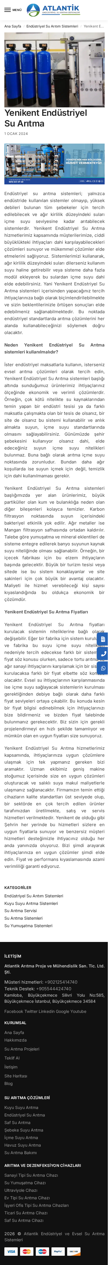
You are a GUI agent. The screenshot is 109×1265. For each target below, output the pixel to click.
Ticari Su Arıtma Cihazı (25, 1212)
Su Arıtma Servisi (20, 910)
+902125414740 (60, 982)
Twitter (30, 1011)
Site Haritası (15, 1075)
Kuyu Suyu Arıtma (21, 1107)
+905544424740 (53, 988)
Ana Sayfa (12, 26)
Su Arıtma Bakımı (20, 1152)
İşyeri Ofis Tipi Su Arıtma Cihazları (36, 1205)
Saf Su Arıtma (17, 1122)
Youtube (78, 1011)
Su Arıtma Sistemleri (23, 918)
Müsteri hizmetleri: (23, 982)
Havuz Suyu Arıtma (22, 1145)
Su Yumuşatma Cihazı (25, 1182)
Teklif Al (11, 1057)
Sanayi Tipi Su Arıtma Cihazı (31, 1175)
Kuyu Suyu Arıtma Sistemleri (31, 903)
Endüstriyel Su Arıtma (24, 1114)
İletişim (10, 1066)
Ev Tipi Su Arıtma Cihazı (27, 1197)
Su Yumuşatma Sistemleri (28, 925)
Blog (8, 1083)
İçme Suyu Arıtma (21, 1137)
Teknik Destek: (19, 988)
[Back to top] (98, 1257)
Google (62, 1011)
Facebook (13, 1011)
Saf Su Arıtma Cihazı (23, 1220)
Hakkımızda (15, 1039)
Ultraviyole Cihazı (20, 1190)
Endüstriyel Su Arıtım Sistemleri (52, 26)
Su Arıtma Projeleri (21, 1048)
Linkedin (47, 1011)
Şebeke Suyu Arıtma (23, 1130)
